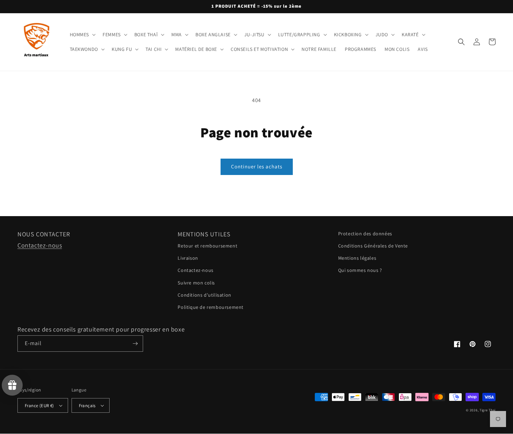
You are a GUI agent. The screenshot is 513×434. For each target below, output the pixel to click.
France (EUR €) (39, 406)
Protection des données (365, 233)
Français (87, 406)
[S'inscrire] (135, 343)
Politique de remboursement (211, 307)
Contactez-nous (39, 245)
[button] (82, 34)
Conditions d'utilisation (204, 295)
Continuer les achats (256, 166)
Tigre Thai (487, 410)
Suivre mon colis (196, 283)
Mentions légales (357, 258)
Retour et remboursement (207, 246)
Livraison (188, 258)
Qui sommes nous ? (360, 270)
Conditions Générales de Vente (373, 246)
